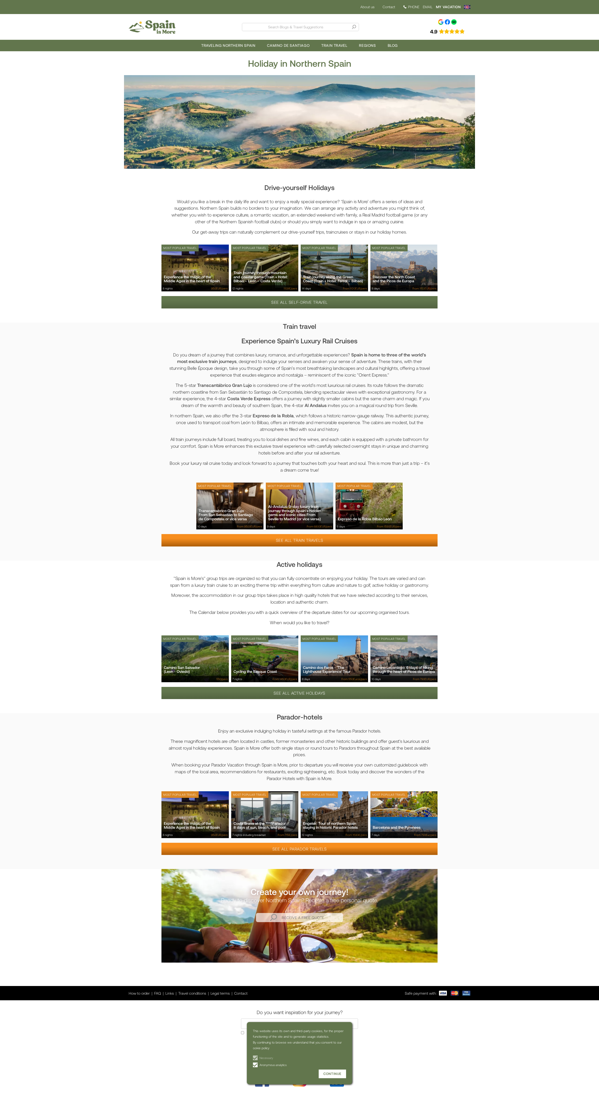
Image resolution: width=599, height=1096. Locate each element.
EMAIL (427, 7)
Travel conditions (192, 993)
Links (169, 993)
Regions (367, 45)
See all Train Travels (299, 540)
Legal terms (220, 993)
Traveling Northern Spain (228, 45)
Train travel (334, 45)
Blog (393, 45)
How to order (139, 993)
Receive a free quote (303, 917)
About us (367, 7)
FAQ (157, 993)
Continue (332, 1074)
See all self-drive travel (299, 302)
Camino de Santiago (288, 45)
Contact (389, 7)
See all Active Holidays (299, 693)
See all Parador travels (299, 848)
